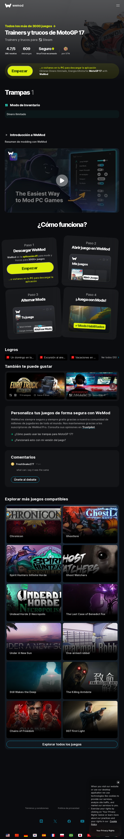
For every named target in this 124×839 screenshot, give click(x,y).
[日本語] (80, 835)
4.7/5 (10, 48)
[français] (53, 835)
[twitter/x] (55, 822)
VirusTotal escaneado (46, 53)
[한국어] (35, 835)
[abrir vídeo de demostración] (62, 180)
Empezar (19, 71)
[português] (71, 835)
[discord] (41, 822)
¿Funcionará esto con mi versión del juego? (40, 440)
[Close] (118, 782)
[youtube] (82, 821)
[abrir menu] (118, 5)
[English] (8, 835)
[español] (44, 835)
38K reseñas (11, 53)
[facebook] (69, 822)
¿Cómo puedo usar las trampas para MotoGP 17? (44, 434)
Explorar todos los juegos (62, 744)
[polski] (62, 835)
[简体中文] (17, 835)
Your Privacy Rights (105, 830)
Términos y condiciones (37, 808)
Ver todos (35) (109, 357)
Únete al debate (25, 479)
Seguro (45, 48)
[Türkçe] (89, 835)
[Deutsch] (26, 835)
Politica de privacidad (68, 808)
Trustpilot (88, 427)
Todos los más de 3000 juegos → (30, 26)
